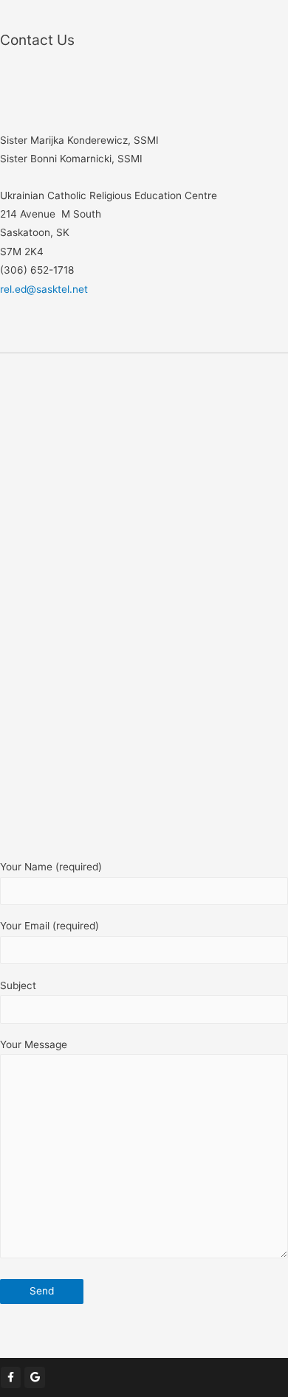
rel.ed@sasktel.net (44, 289)
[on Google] (34, 1377)
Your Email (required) (49, 926)
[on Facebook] (11, 1377)
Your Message (33, 1044)
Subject (18, 985)
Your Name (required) (51, 867)
